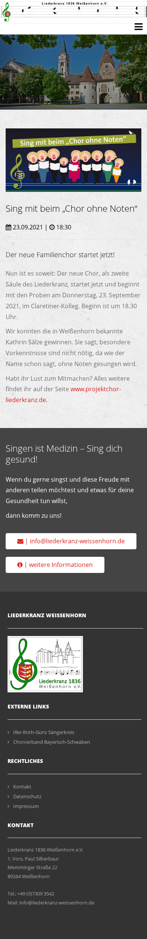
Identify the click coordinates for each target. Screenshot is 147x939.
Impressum (26, 806)
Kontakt (22, 786)
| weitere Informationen (58, 565)
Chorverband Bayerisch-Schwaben (51, 742)
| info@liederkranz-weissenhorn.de (74, 541)
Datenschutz (27, 796)
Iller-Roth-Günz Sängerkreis (43, 732)
